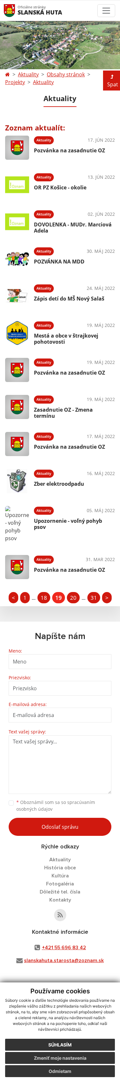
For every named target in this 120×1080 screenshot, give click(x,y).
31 (94, 597)
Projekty (15, 82)
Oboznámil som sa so (55, 805)
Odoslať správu (60, 826)
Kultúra (60, 875)
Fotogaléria (60, 883)
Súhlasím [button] (60, 1044)
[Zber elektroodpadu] (17, 481)
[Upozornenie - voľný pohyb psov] (17, 524)
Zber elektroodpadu (59, 483)
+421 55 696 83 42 (64, 947)
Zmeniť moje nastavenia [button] (60, 1058)
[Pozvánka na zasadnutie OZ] (17, 148)
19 (58, 597)
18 (44, 597)
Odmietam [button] (60, 1071)
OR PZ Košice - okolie (60, 187)
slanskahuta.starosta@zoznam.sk (64, 960)
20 (73, 597)
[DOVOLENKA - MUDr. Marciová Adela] (17, 222)
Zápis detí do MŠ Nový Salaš (69, 298)
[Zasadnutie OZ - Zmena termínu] (17, 407)
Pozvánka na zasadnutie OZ (69, 150)
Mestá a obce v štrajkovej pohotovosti (66, 338)
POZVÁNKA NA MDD (59, 261)
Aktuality (28, 74)
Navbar (15, 10)
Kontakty (60, 900)
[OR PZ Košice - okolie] (17, 185)
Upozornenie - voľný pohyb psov (68, 523)
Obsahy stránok (66, 74)
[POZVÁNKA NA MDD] (17, 259)
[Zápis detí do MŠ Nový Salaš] (17, 296)
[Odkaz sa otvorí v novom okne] (60, 915)
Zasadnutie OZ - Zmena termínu (63, 412)
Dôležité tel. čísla (60, 891)
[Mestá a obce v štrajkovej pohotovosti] (17, 333)
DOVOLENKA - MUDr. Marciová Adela (73, 227)
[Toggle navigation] (106, 10)
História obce (60, 867)
